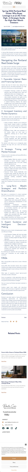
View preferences (14, 466)
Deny (14, 462)
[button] (26, 444)
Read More (3, 361)
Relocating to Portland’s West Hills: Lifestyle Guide (11, 382)
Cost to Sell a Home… (7, 438)
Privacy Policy (14, 470)
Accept (14, 458)
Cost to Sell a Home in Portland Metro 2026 (13, 352)
